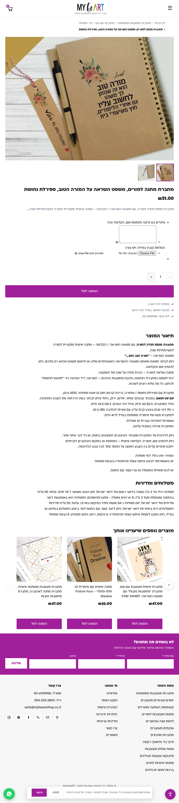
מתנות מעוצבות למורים (158, 714)
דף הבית (160, 23)
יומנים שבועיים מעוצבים (157, 700)
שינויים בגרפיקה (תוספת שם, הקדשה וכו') (136, 222)
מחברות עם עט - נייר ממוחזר (96, 23)
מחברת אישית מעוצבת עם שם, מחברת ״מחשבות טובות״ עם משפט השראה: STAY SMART (141, 591)
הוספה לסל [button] (140, 624)
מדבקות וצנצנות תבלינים (157, 756)
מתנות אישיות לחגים (160, 763)
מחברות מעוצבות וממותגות (134, 23)
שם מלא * (168, 656)
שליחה (16, 663)
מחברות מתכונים (162, 735)
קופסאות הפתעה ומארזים (156, 707)
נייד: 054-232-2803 (47, 700)
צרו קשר (111, 728)
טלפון (73, 656)
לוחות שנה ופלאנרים (160, 721)
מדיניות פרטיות (107, 721)
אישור (39, 792)
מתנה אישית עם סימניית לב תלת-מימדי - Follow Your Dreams (93, 591)
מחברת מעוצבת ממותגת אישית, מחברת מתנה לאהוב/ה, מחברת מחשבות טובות (40, 591)
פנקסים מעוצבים (162, 728)
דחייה (56, 792)
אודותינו (112, 693)
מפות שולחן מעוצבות (159, 749)
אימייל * (120, 656)
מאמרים (111, 735)
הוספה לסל (89, 291)
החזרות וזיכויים (106, 714)
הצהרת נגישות (107, 707)
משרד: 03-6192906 (47, 693)
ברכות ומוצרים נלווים (159, 770)
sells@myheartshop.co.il (42, 707)
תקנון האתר (109, 700)
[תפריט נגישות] (170, 794)
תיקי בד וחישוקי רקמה (158, 742)
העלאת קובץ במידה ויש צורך (145, 248)
